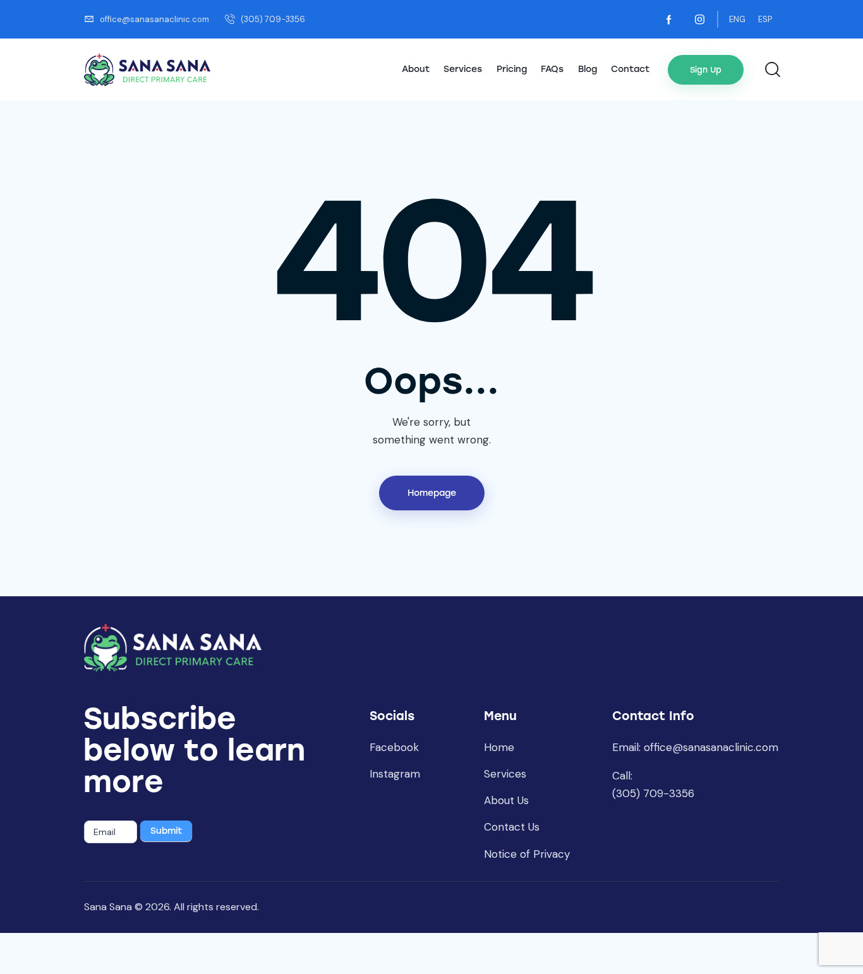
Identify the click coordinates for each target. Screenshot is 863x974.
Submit (166, 831)
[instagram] (699, 20)
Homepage (431, 493)
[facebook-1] (669, 20)
